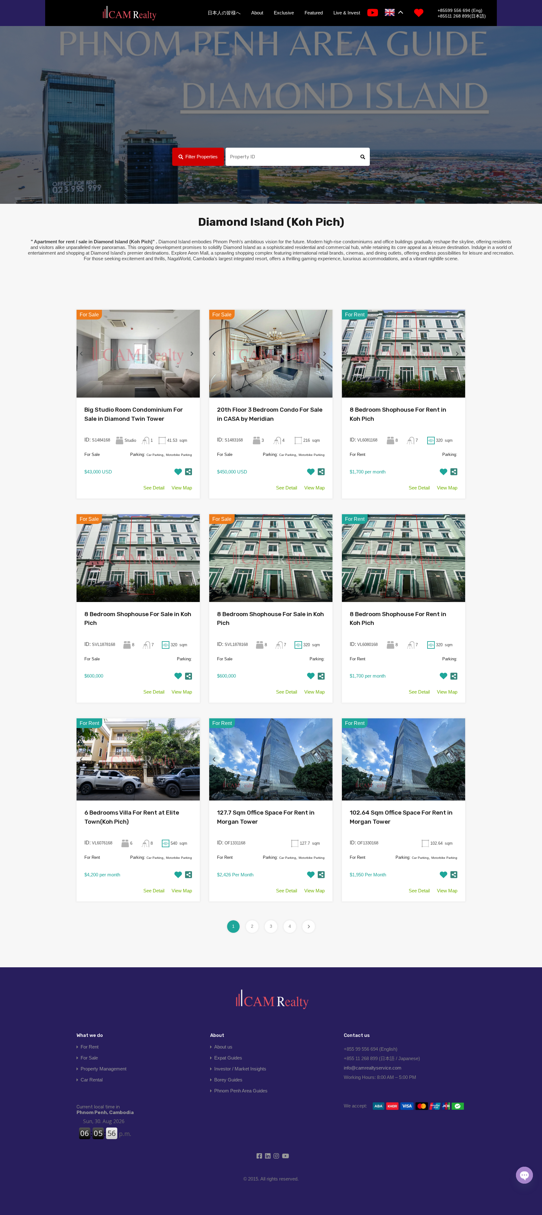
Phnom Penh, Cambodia (105, 1109)
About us (223, 1046)
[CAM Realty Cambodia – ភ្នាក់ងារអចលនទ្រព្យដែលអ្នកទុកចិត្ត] (129, 13)
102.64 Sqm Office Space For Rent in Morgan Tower (401, 817)
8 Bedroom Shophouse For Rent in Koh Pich (398, 414)
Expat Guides (228, 1057)
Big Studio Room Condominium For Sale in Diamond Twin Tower (133, 414)
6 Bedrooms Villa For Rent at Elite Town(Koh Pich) (131, 817)
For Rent (89, 1046)
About (257, 12)
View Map (182, 487)
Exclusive (284, 12)
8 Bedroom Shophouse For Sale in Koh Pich (137, 618)
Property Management (103, 1068)
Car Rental (92, 1079)
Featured (314, 12)
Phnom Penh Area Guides (241, 1090)
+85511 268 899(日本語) (462, 15)
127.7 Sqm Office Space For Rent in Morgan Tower (266, 817)
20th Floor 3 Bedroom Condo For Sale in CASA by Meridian (269, 414)
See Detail (153, 487)
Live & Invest (346, 12)
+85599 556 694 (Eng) (460, 10)
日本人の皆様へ (224, 12)
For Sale (89, 1057)
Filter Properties (201, 156)
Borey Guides (228, 1079)
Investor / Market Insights (240, 1068)
